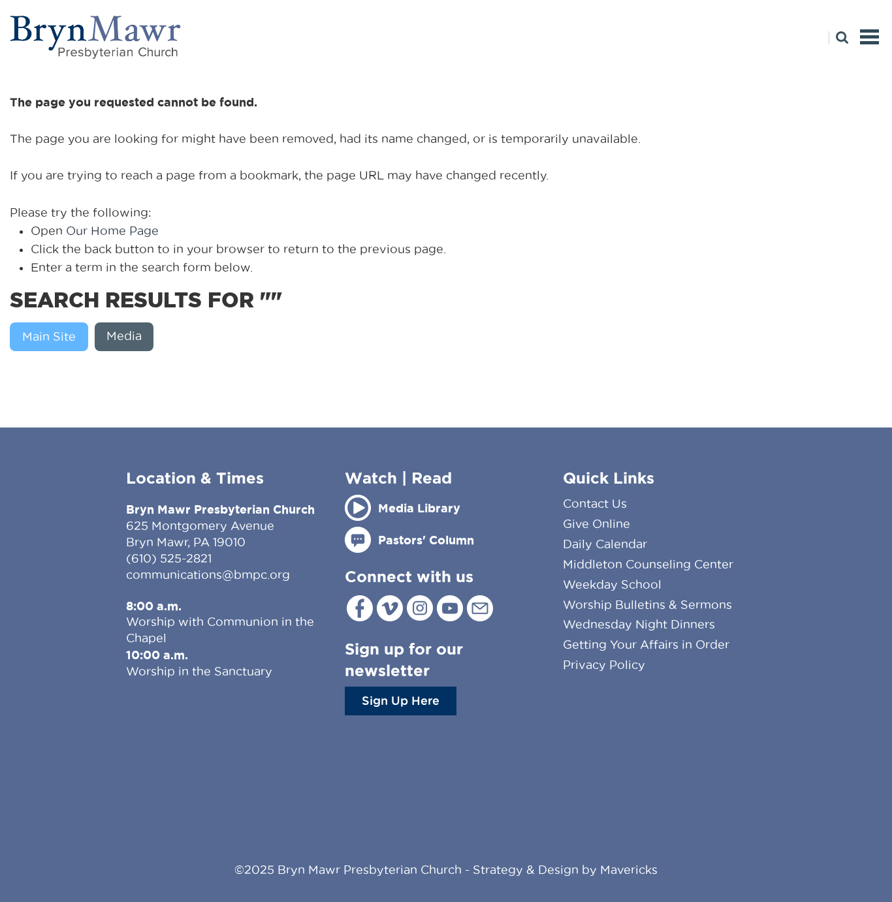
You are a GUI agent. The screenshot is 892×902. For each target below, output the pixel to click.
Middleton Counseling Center (648, 564)
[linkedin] (480, 608)
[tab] (52, 336)
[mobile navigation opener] (869, 36)
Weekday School (612, 584)
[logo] (96, 36)
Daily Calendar (605, 544)
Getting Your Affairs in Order (646, 644)
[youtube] (450, 608)
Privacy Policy (604, 665)
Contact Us (595, 503)
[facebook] (360, 608)
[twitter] (390, 608)
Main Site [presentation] (49, 336)
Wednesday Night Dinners (639, 624)
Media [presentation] (124, 336)
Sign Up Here (400, 700)
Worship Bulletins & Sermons (647, 605)
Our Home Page (112, 231)
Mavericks (629, 869)
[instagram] (420, 608)
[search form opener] (838, 37)
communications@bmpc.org (208, 574)
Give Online (596, 524)
